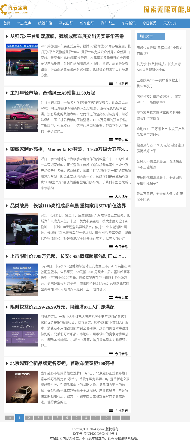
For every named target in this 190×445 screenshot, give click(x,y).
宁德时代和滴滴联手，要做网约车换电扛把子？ (159, 180)
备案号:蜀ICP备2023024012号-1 (95, 433)
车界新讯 (129, 23)
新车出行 (87, 23)
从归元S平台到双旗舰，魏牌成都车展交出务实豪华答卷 (67, 36)
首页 (6, 23)
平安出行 (66, 23)
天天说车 (170, 23)
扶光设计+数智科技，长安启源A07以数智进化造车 (159, 67)
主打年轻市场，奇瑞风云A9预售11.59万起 (52, 92)
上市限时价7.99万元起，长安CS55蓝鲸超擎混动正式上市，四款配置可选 (69, 256)
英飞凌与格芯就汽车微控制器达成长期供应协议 (159, 115)
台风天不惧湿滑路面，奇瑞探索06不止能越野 (159, 164)
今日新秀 (149, 23)
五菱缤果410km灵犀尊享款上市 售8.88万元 (159, 83)
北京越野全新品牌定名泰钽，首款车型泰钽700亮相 (62, 363)
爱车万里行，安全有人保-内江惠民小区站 (160, 196)
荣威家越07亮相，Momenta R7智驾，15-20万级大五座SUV (69, 149)
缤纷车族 (45, 23)
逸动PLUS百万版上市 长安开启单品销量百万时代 (161, 132)
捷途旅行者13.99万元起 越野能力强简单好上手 (160, 148)
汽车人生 (108, 23)
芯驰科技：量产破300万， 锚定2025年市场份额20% (159, 99)
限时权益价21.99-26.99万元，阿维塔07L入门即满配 (62, 307)
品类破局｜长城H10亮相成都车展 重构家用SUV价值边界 (68, 205)
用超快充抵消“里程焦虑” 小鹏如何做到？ (160, 50)
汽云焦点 (24, 23)
